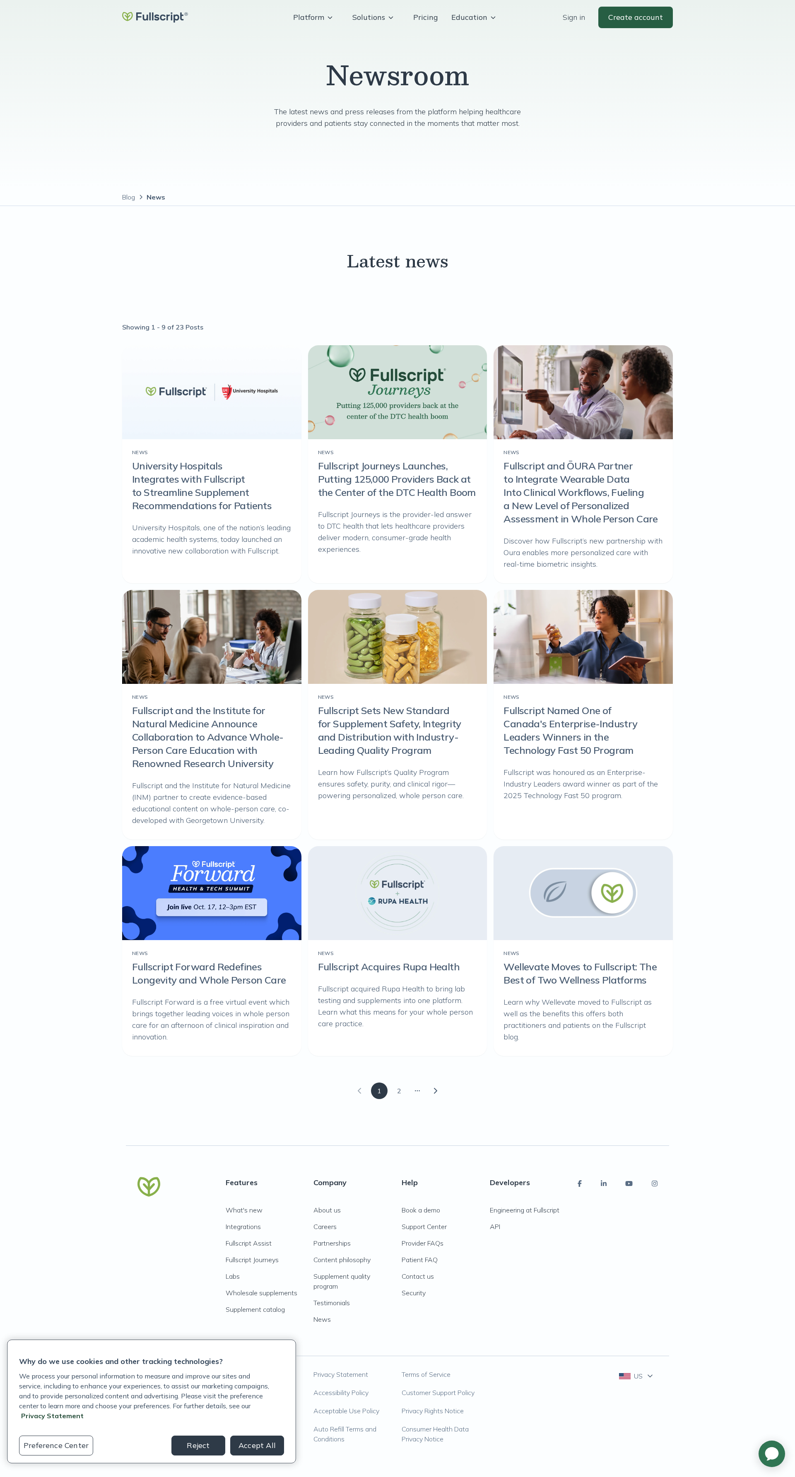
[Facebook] (580, 1183)
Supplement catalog (255, 1309)
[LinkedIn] (604, 1183)
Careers (325, 1226)
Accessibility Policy (341, 1392)
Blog (128, 197)
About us (327, 1210)
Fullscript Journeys (252, 1260)
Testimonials (331, 1303)
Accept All (257, 1445)
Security (414, 1293)
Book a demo (421, 1210)
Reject (198, 1445)
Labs (233, 1276)
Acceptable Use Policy (346, 1411)
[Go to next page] (435, 1090)
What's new (244, 1210)
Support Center (424, 1226)
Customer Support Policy (438, 1392)
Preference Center (56, 1445)
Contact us (418, 1276)
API (495, 1226)
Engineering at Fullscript (524, 1210)
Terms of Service (426, 1374)
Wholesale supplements (261, 1293)
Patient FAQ (420, 1260)
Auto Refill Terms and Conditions (344, 1434)
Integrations (243, 1226)
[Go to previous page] (359, 1090)
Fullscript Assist (249, 1243)
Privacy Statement (340, 1374)
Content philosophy (342, 1260)
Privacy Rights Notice (433, 1411)
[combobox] (636, 1376)
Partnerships (332, 1243)
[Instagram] (655, 1183)
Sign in (574, 17)
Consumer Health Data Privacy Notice (435, 1434)
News (322, 1319)
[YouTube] (629, 1183)
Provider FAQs (422, 1243)
